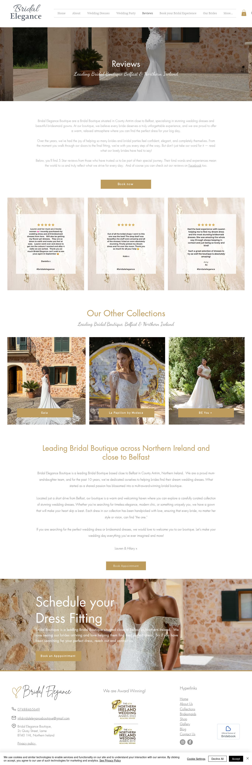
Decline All (217, 759)
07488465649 (29, 709)
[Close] (247, 758)
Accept (236, 759)
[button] (98, 13)
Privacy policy (27, 743)
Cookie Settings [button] (196, 759)
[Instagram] (182, 742)
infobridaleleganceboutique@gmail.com (44, 718)
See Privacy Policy (110, 760)
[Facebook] (190, 742)
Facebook (195, 165)
